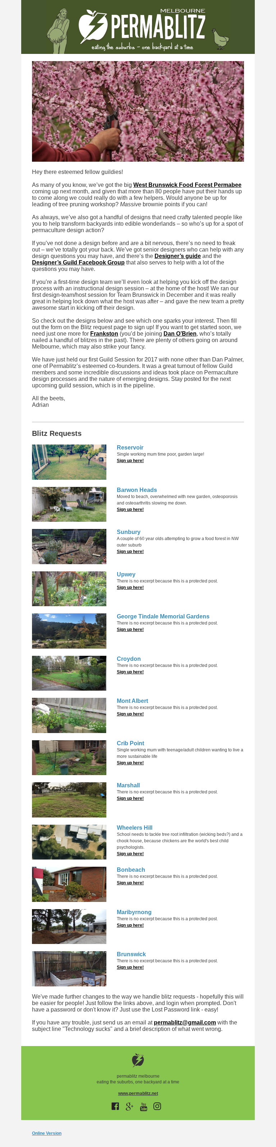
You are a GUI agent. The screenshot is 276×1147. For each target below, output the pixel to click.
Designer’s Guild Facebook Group (78, 262)
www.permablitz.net (138, 1093)
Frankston (104, 334)
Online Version (46, 1133)
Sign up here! (130, 460)
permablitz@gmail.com (185, 1022)
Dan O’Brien (180, 334)
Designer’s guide (178, 256)
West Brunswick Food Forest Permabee (187, 185)
